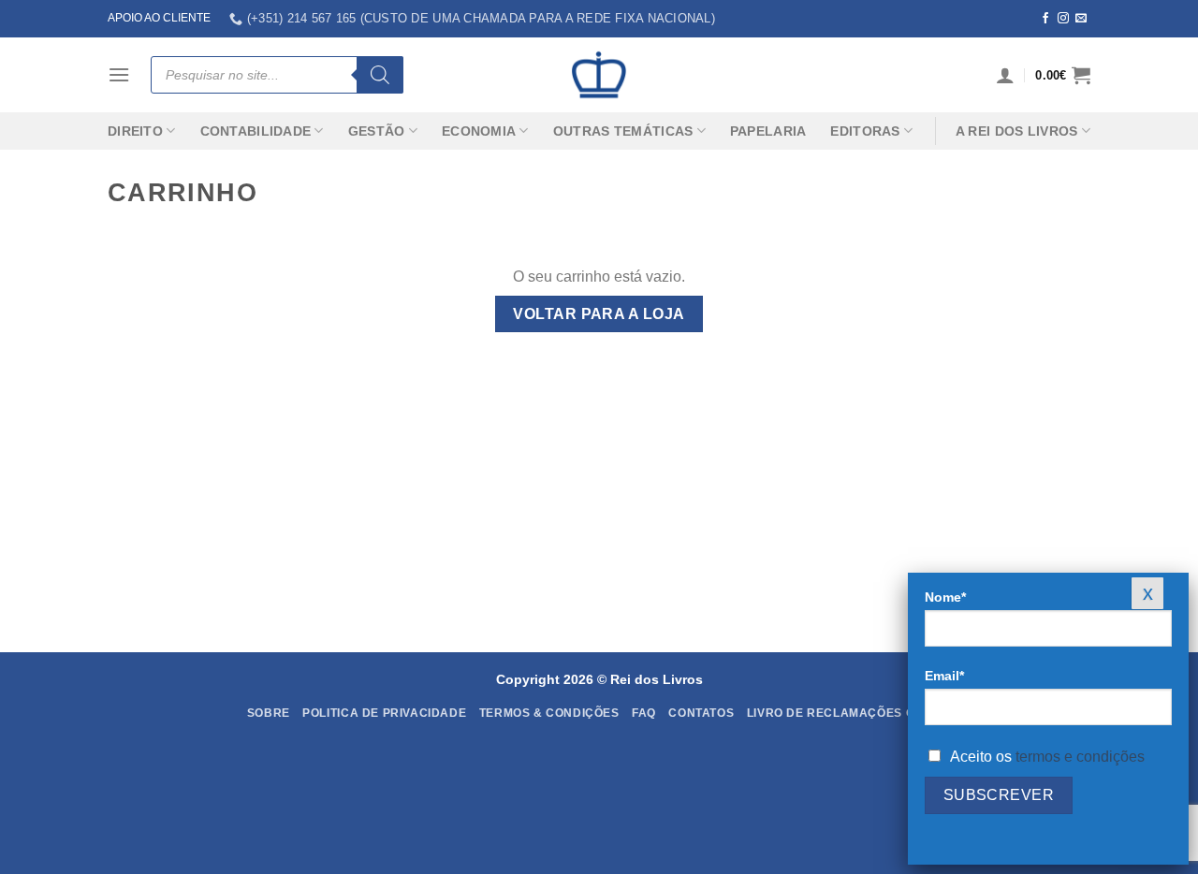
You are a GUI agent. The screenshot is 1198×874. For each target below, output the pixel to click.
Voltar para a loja (598, 314)
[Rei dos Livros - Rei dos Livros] (599, 74)
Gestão (376, 131)
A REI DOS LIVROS (1017, 131)
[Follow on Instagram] (1063, 18)
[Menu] (119, 74)
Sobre (268, 713)
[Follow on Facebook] (1045, 18)
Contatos (701, 713)
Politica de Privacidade (384, 713)
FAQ (644, 713)
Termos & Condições (549, 713)
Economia (479, 131)
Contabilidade (256, 131)
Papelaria (768, 131)
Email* (944, 675)
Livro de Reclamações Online (849, 713)
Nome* (945, 597)
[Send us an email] (1081, 18)
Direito (135, 131)
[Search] (380, 75)
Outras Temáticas (623, 131)
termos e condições (1080, 757)
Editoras (864, 131)
